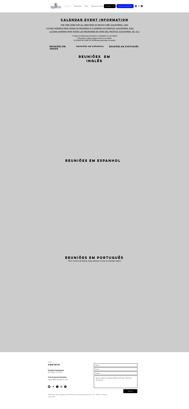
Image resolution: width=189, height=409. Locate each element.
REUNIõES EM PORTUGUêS (124, 46)
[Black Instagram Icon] (61, 386)
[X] (57, 386)
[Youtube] (136, 6)
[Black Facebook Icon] (139, 6)
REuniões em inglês (58, 47)
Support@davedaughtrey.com (58, 379)
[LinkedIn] (142, 6)
